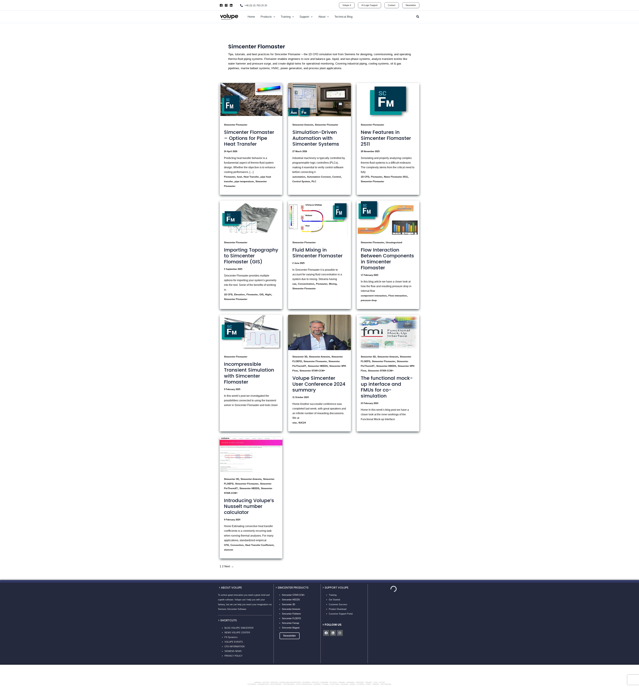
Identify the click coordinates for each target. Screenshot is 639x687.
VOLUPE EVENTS (233, 642)
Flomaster (229, 176)
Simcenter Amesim (302, 124)
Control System (301, 181)
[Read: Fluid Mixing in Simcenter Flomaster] (319, 218)
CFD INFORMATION (234, 646)
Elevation (239, 294)
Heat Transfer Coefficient (259, 545)
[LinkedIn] (231, 5)
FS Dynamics (231, 637)
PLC (314, 181)
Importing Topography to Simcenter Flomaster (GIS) (251, 256)
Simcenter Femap (290, 623)
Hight (268, 294)
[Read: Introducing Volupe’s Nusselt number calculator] (251, 454)
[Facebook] (221, 5)
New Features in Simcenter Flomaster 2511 (386, 138)
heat (239, 176)
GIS (261, 294)
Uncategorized (394, 242)
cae (294, 283)
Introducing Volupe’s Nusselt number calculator (249, 506)
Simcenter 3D (299, 356)
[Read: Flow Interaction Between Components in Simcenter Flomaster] (388, 218)
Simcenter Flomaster (235, 124)
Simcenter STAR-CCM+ (312, 370)
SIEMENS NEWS (233, 651)
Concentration (306, 283)
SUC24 (302, 422)
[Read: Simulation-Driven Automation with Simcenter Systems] (319, 100)
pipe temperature (244, 181)
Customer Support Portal (341, 614)
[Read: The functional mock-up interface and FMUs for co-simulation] (388, 332)
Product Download (337, 609)
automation (298, 176)
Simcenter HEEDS (318, 366)
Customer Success (338, 604)
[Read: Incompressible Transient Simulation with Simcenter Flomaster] (251, 332)
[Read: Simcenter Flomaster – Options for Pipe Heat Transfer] (251, 100)
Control (336, 176)
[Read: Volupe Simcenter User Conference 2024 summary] (319, 332)
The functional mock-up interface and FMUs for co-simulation (387, 387)
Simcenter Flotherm (291, 614)
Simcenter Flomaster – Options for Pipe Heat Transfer (249, 138)
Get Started (334, 599)
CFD (226, 545)
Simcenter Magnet (291, 627)
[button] (347, 5)
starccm (228, 549)
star (294, 422)
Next (229, 566)
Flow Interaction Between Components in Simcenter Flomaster (387, 259)
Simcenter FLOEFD (291, 618)
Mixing (333, 283)
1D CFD (365, 176)
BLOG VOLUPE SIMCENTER (238, 628)
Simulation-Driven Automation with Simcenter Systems (315, 138)
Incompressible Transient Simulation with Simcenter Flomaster (249, 373)
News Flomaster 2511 (396, 176)
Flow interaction (397, 295)
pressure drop (369, 300)
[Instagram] (226, 5)
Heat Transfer (251, 176)
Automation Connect (319, 176)
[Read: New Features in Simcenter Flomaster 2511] (388, 100)
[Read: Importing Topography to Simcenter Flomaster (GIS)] (251, 218)
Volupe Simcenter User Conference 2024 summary (318, 384)
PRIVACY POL (231, 656)
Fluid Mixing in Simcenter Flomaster (317, 253)
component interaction (374, 295)
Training (332, 595)
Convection (237, 545)
